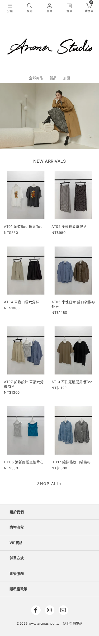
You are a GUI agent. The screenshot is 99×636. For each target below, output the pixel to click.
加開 (66, 78)
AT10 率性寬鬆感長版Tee (72, 382)
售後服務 (17, 573)
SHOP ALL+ (49, 483)
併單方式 (17, 558)
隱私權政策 (18, 589)
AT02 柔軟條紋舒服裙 (69, 226)
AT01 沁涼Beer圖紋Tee (23, 226)
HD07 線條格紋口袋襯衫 (71, 462)
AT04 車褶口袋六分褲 (21, 302)
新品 (53, 78)
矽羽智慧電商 (72, 623)
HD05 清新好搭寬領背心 (24, 462)
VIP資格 (16, 543)
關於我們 (17, 512)
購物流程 (17, 527)
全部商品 (36, 78)
